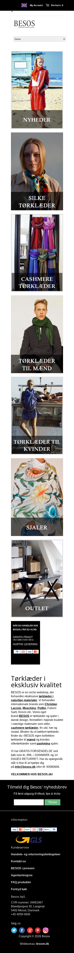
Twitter (14, 930)
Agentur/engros (22, 875)
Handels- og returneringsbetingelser (35, 854)
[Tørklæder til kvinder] (37, 416)
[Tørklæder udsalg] (37, 578)
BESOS (24, 715)
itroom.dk (42, 943)
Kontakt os (18, 861)
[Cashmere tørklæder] (37, 253)
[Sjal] (37, 497)
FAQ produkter (21, 882)
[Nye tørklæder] (37, 90)
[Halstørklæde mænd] (37, 334)
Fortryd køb (19, 889)
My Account (36, 5)
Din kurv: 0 (57, 5)
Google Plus (30, 930)
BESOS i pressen (22, 868)
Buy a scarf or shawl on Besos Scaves (24, 5)
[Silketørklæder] (37, 171)
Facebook (22, 930)
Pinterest (38, 930)
